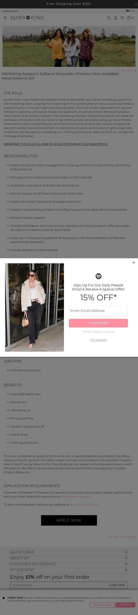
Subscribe (98, 323)
